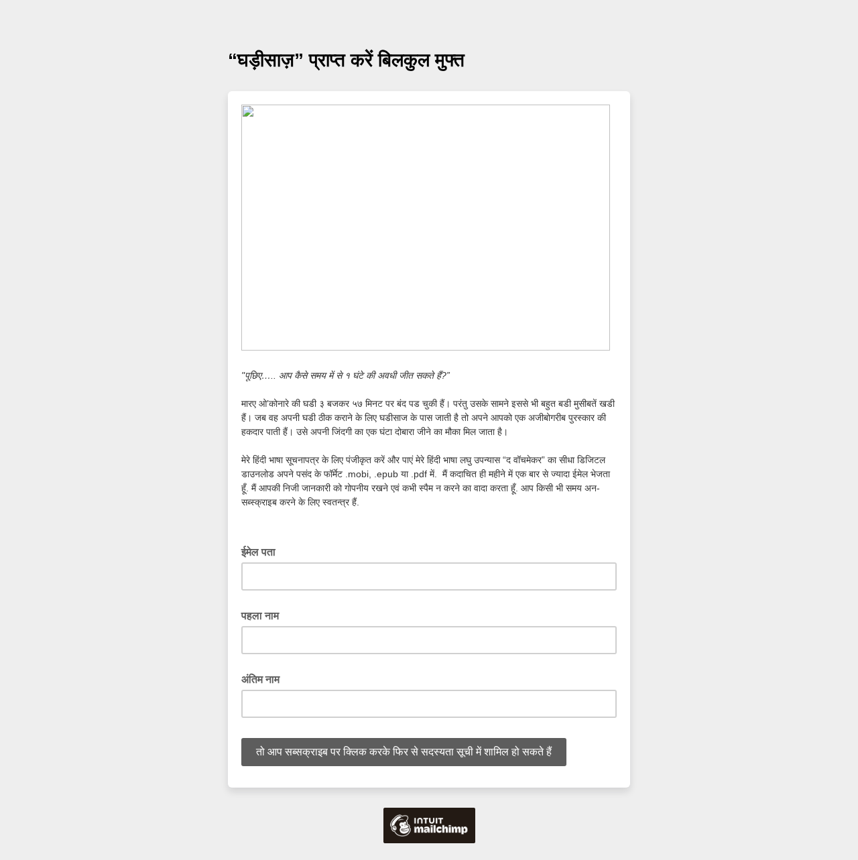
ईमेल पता (262, 551)
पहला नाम (260, 615)
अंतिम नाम (260, 679)
